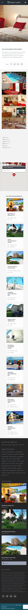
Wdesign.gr (4, 606)
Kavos (10, 465)
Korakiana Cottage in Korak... (11, 347)
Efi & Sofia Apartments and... (11, 401)
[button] (14, 175)
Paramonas (4, 472)
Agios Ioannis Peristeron (19, 454)
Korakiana (12, 350)
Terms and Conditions (10, 608)
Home (2, 608)
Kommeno (14, 465)
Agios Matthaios (5, 456)
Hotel (11, 272)
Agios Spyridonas (12, 456)
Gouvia (7, 37)
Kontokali (19, 465)
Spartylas (4, 475)
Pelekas (8, 472)
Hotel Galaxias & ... (9, 167)
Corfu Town (10, 461)
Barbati (14, 458)
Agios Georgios (19, 451)
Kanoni (17, 463)
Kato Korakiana (5, 465)
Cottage (11, 352)
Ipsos (11, 377)
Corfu (2, 37)
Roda (21, 472)
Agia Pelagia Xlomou (10, 451)
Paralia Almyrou (20, 470)
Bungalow (9, 444)
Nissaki (11, 217)
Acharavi (12, 245)
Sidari (11, 297)
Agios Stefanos (20, 456)
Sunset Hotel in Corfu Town (12, 267)
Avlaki (10, 458)
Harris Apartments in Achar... (12, 241)
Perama (13, 472)
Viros (7, 475)
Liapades (14, 468)
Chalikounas (4, 461)
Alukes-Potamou (14, 270)
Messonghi (19, 468)
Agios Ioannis (11, 454)
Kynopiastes (4, 468)
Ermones (18, 461)
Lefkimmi (9, 468)
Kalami (13, 463)
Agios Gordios (4, 454)
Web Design (18, 605)
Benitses (18, 458)
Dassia (11, 405)
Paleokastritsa (13, 470)
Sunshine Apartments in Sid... (12, 294)
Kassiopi (12, 432)
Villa (11, 219)
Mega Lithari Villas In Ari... (11, 320)
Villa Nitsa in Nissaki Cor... (11, 214)
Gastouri (23, 461)
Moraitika (3, 470)
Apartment (12, 246)
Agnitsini (3, 458)
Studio (16, 406)
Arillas (11, 323)
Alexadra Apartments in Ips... (12, 374)
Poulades (17, 472)
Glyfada (3, 463)
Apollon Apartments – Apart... (12, 428)
